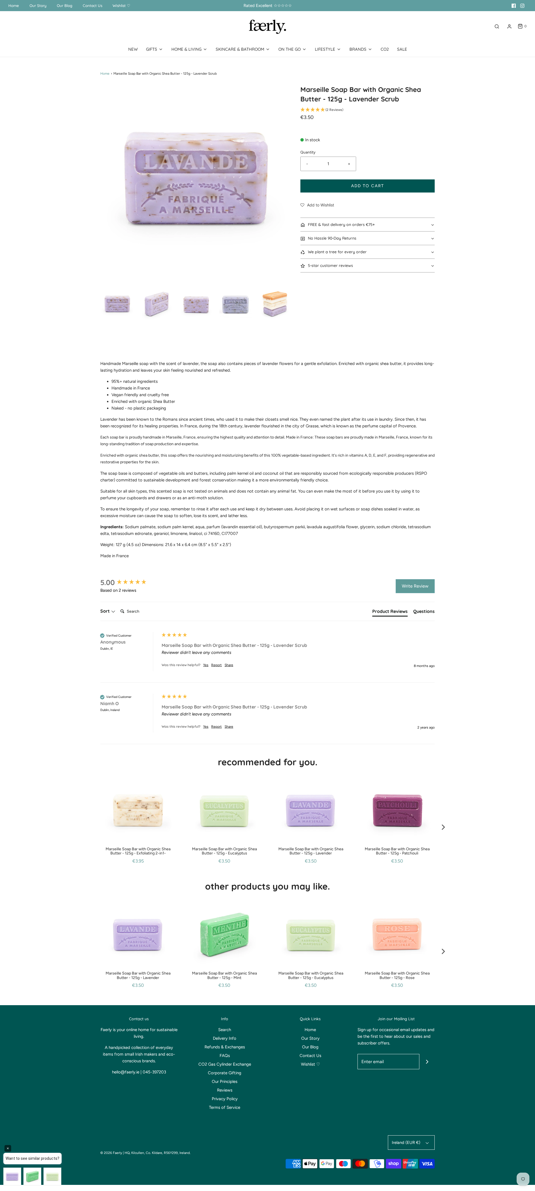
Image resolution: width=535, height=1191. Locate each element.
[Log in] (509, 26)
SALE (402, 49)
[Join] (427, 1061)
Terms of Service (224, 1107)
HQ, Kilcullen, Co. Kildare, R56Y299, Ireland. (158, 1153)
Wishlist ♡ (121, 5)
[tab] (390, 612)
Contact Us (92, 5)
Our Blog (64, 5)
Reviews (224, 1090)
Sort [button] (105, 611)
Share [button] (229, 665)
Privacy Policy (225, 1098)
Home (13, 5)
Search (224, 1029)
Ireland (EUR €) (406, 1142)
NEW (133, 49)
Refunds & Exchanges (225, 1046)
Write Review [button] (415, 586)
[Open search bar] (497, 26)
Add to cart (367, 185)
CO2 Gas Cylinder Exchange (224, 1064)
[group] (129, 583)
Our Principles (224, 1081)
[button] (117, 304)
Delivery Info (224, 1038)
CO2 (385, 49)
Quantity (307, 152)
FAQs (225, 1055)
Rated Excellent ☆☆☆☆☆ (268, 5)
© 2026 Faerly (111, 1153)
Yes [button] (205, 665)
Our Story (38, 5)
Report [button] (216, 665)
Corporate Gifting (224, 1072)
